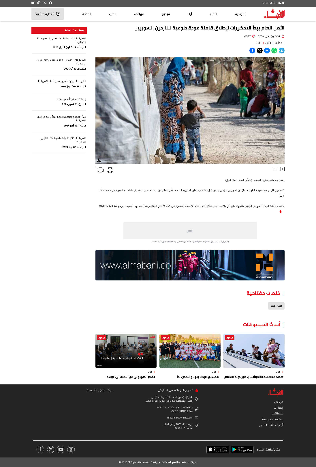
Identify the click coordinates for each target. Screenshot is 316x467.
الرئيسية (241, 14)
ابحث (88, 14)
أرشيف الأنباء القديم (271, 425)
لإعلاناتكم (277, 413)
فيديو (166, 14)
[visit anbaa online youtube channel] (60, 449)
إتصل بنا (278, 407)
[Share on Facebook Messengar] (267, 50)
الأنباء (268, 43)
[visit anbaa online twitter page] (50, 449)
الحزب (112, 14)
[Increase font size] (282, 169)
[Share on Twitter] (260, 50)
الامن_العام (276, 306)
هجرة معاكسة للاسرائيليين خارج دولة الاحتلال (253, 376)
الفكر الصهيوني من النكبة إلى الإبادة (130, 376)
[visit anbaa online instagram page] (71, 449)
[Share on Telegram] (282, 50)
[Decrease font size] (275, 169)
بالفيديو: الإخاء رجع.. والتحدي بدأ (198, 376)
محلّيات (278, 43)
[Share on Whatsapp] (274, 50)
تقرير (278, 371)
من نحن (278, 401)
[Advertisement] (190, 230)
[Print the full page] (109, 169)
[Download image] (99, 160)
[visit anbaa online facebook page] (40, 449)
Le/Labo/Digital (188, 462)
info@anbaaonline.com (179, 417)
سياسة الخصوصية (272, 419)
